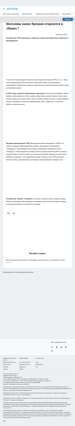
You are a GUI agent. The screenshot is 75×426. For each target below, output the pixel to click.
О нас (37, 362)
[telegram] (14, 213)
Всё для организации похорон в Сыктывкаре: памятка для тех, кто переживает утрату (35, 261)
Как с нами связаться (24, 362)
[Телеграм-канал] (61, 347)
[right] (73, 14)
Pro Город (5, 367)
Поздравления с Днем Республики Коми (47, 14)
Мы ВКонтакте (39, 364)
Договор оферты (23, 358)
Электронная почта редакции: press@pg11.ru (39, 380)
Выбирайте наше (27, 14)
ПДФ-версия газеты (24, 364)
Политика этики (40, 358)
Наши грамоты (7, 364)
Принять (68, 19)
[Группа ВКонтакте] (52, 347)
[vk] (8, 213)
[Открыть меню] (4, 9)
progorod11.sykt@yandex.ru (10, 384)
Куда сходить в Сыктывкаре (11, 14)
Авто (37, 367)
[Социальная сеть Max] (52, 351)
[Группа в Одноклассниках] (56, 347)
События (5, 369)
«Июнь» (60, 80)
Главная (21, 369)
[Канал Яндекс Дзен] (65, 347)
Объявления (22, 367)
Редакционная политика (9, 362)
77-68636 (18, 398)
